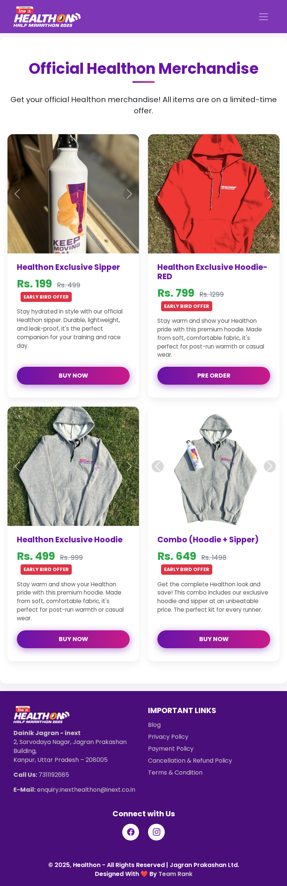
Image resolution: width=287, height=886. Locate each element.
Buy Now (73, 375)
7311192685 (53, 774)
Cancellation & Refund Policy (190, 760)
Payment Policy (171, 748)
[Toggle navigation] (263, 17)
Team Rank (175, 874)
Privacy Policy (168, 736)
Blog (154, 725)
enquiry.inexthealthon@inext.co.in (86, 789)
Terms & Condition (175, 772)
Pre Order (214, 375)
